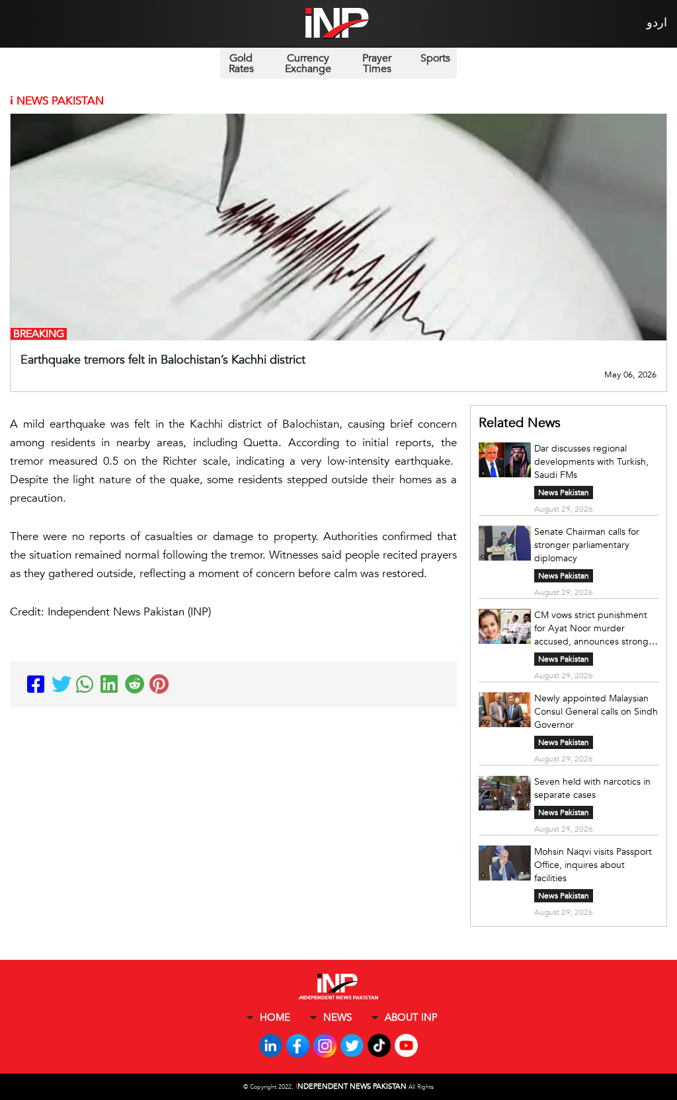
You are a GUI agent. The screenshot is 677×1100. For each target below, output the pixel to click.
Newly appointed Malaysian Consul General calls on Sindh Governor (596, 711)
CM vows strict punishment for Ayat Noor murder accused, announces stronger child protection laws (595, 628)
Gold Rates (241, 63)
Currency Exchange (308, 63)
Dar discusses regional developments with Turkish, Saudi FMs (591, 461)
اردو (657, 23)
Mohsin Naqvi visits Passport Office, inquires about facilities (593, 864)
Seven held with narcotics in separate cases (592, 788)
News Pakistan (563, 492)
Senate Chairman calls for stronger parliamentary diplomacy (586, 545)
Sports (435, 58)
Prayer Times (376, 63)
